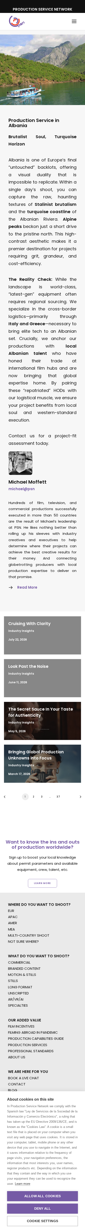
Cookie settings (42, 1221)
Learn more (22, 1183)
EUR (11, 910)
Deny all (42, 1208)
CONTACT (17, 1084)
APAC (13, 916)
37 (58, 796)
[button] (74, 21)
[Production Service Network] (16, 21)
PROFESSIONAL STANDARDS (31, 1050)
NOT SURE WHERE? (23, 941)
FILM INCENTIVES (21, 1026)
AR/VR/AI (15, 999)
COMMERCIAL (19, 962)
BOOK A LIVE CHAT (23, 1078)
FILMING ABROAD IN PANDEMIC (33, 1032)
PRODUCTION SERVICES (27, 1044)
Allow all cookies (42, 1196)
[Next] (78, 798)
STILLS (13, 980)
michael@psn (21, 488)
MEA (11, 929)
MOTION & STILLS (22, 974)
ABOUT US (16, 1057)
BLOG (12, 1090)
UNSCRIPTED (18, 993)
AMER (12, 922)
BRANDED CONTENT (24, 968)
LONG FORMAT (20, 987)
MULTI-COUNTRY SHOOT (28, 935)
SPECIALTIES (18, 1005)
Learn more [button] (42, 883)
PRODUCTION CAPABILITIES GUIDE (36, 1038)
